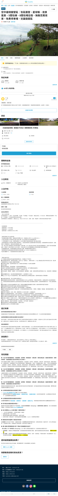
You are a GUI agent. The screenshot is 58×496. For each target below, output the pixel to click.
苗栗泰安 (18, 400)
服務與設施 (17, 58)
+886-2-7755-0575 (10, 471)
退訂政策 (31, 58)
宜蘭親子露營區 (16, 394)
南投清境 (13, 400)
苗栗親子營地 (24, 394)
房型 (11, 58)
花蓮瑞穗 (24, 400)
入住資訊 (25, 58)
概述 (2, 58)
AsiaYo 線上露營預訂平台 (9, 392)
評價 (7, 58)
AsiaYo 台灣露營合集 (18, 407)
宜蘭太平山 (30, 400)
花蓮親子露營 (32, 394)
